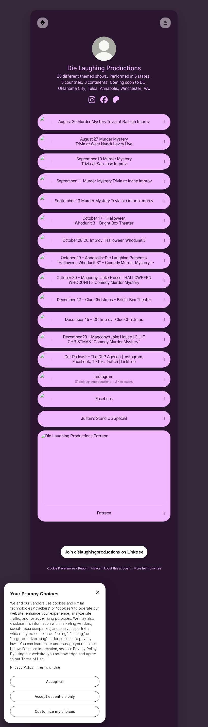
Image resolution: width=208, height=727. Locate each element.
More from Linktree (147, 568)
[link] (92, 100)
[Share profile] (165, 23)
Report (83, 568)
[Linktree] (43, 23)
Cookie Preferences (61, 568)
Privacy (95, 568)
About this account (117, 568)
